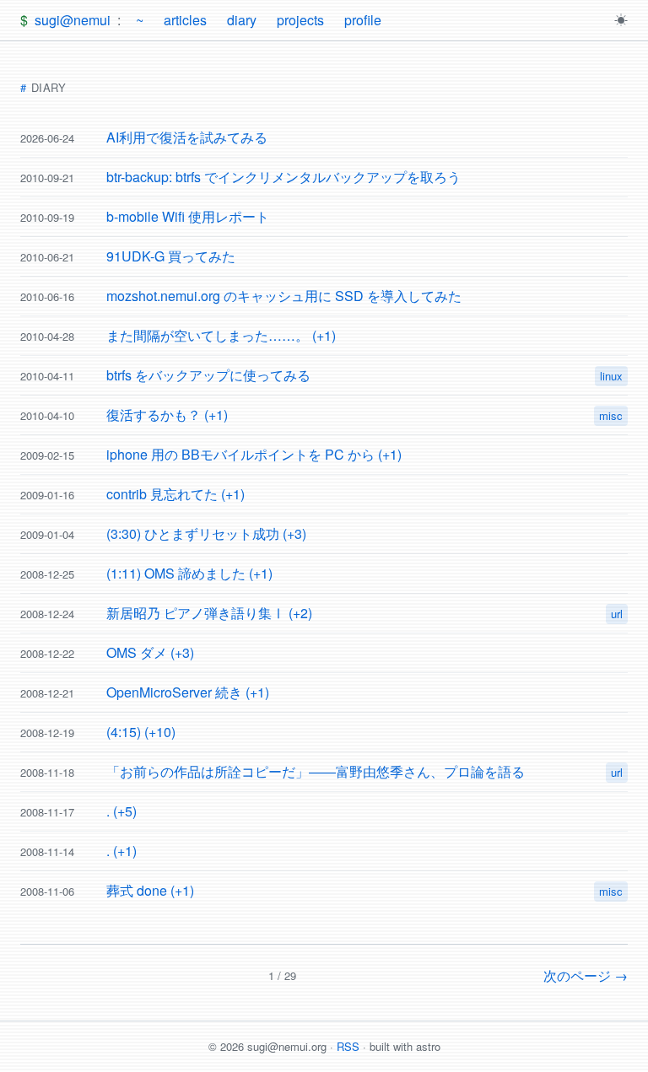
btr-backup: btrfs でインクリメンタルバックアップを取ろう (283, 176)
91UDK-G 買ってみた (170, 256)
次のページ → (585, 975)
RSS (348, 1046)
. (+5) (121, 811)
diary (241, 20)
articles (185, 20)
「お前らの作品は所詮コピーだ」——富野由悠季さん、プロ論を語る (315, 771)
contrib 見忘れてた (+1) (175, 494)
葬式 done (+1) (150, 890)
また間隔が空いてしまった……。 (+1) (221, 335)
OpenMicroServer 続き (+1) (187, 692)
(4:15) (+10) (141, 731)
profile (362, 20)
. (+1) (121, 850)
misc (611, 415)
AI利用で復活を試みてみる (186, 137)
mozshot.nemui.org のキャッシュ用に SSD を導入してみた (284, 295)
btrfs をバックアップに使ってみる (208, 375)
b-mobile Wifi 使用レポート (187, 216)
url (617, 614)
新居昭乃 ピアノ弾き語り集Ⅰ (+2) (209, 612)
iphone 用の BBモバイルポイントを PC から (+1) (254, 454)
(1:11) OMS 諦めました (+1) (189, 573)
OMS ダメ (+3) (150, 652)
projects (300, 20)
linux (611, 376)
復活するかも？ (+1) (167, 414)
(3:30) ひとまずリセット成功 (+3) (206, 533)
